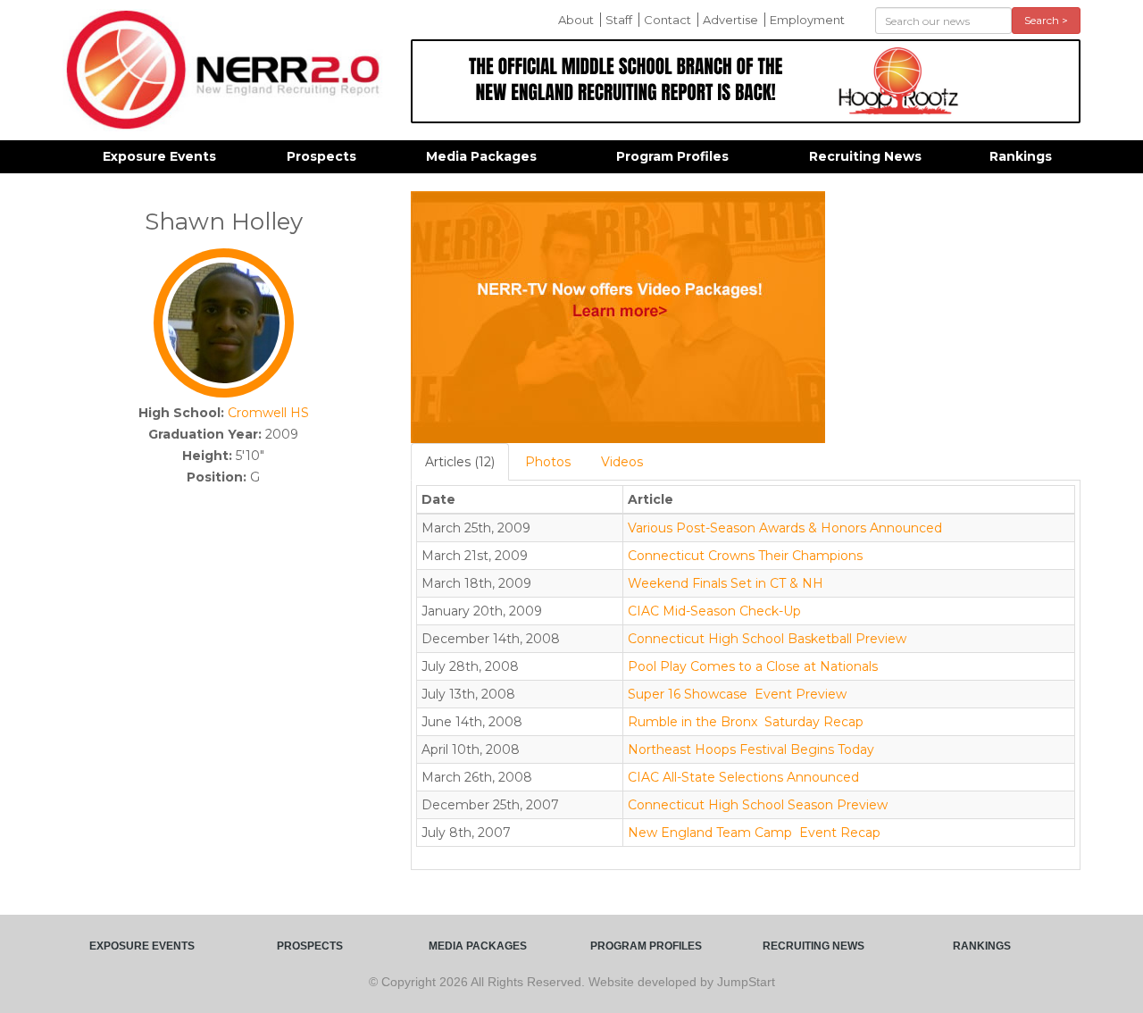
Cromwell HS (268, 413)
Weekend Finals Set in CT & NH (725, 583)
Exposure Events (159, 156)
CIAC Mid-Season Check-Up (714, 611)
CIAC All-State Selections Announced (743, 777)
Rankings (1020, 156)
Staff (618, 20)
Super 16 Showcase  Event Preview (737, 694)
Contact (667, 20)
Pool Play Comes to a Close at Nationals (753, 666)
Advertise (730, 20)
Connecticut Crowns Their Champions (745, 556)
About (576, 20)
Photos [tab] (548, 462)
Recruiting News (865, 156)
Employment (807, 20)
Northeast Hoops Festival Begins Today (751, 749)
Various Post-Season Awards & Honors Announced (785, 528)
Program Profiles (672, 156)
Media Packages (481, 156)
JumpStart (746, 982)
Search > (1046, 20)
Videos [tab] (622, 462)
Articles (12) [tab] (460, 462)
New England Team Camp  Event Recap (754, 833)
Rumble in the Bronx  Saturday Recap (746, 722)
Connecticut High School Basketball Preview (767, 639)
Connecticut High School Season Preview (758, 805)
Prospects (321, 156)
